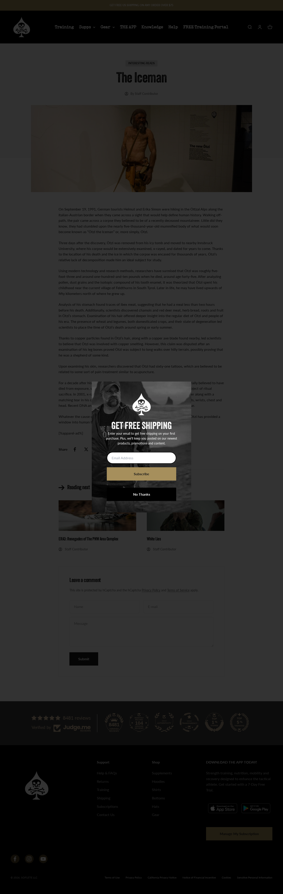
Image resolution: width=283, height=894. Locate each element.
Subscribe (141, 474)
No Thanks (141, 494)
